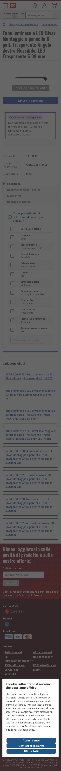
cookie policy (28, 729)
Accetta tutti (31, 740)
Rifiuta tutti (31, 751)
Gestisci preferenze (31, 746)
